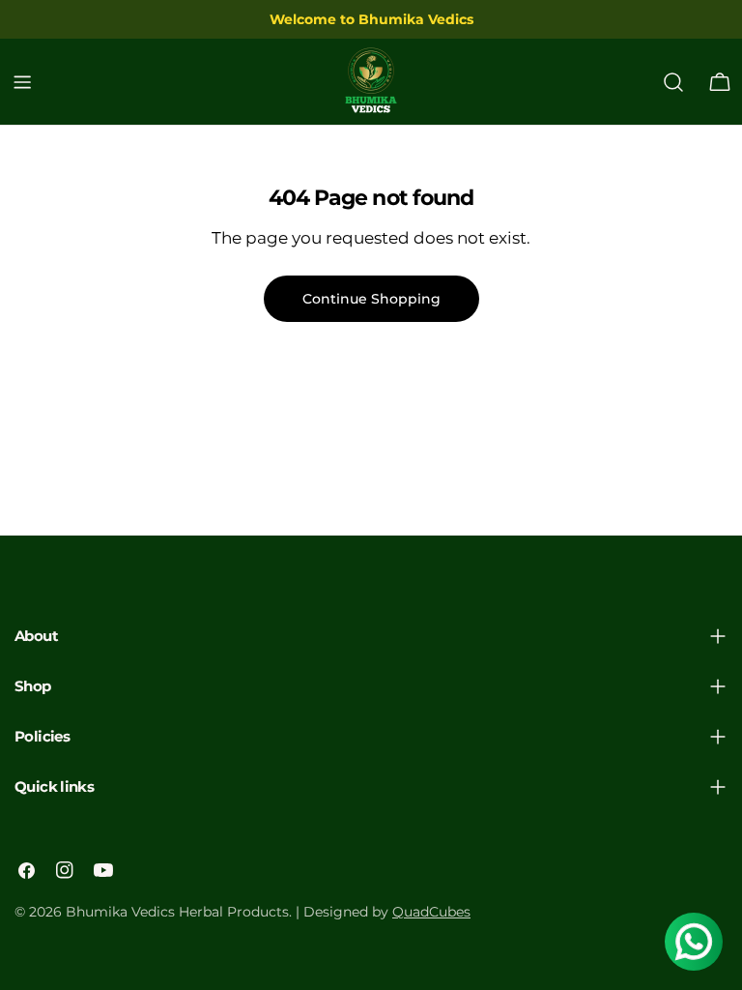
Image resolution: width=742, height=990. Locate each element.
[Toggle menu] (22, 82)
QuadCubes (431, 911)
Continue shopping (371, 298)
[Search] (673, 82)
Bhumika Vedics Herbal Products (177, 911)
